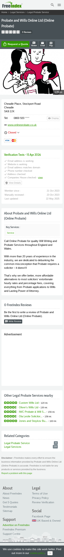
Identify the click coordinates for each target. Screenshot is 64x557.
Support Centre (11, 533)
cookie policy (37, 553)
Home (4, 12)
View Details (13, 182)
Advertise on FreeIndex (16, 525)
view (40, 177)
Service (10, 233)
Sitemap (7, 510)
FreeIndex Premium (14, 529)
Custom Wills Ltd (29, 402)
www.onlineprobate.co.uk (22, 124)
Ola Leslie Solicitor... (30, 416)
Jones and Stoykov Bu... (33, 420)
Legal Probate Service (38, 12)
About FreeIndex (12, 493)
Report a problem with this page (16, 473)
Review (34, 44)
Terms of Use (40, 493)
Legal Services (17, 12)
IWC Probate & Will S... (32, 411)
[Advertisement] (32, 360)
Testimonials (10, 506)
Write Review (13, 321)
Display (53, 118)
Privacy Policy (40, 497)
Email (42, 44)
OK (50, 553)
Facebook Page (41, 516)
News (6, 497)
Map (51, 44)
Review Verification (43, 502)
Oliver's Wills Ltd (28, 407)
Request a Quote (15, 44)
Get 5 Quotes (10, 502)
